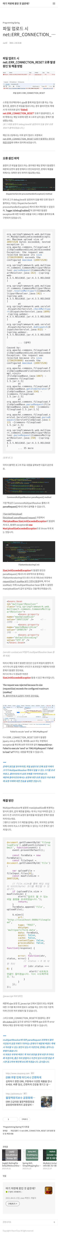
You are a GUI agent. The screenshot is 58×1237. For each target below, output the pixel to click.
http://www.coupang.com (18, 1073)
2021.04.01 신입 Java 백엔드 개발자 (21, 1197)
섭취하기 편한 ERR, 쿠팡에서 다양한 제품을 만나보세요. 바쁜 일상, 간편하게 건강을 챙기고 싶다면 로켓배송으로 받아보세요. (29, 1083)
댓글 (4, 1175)
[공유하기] (11, 1119)
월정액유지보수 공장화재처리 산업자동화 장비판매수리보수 (20, 1097)
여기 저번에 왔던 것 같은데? (16, 3)
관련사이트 (7, 1222)
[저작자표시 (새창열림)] (31, 1119)
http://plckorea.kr (14, 1093)
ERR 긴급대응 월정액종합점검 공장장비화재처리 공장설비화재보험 (20, 1103)
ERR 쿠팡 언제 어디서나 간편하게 (23, 1077)
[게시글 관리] (15, 1119)
